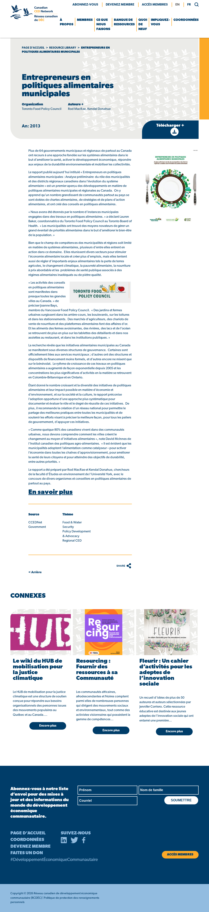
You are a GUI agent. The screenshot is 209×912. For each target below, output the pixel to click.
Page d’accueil (33, 47)
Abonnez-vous (85, 4)
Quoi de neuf (142, 24)
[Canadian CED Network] (33, 20)
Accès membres (155, 4)
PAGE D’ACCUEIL (28, 833)
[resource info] (40, 632)
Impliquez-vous (160, 22)
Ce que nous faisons (103, 24)
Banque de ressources (124, 22)
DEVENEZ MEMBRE (30, 846)
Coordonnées (186, 20)
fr (189, 4)
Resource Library (62, 47)
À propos (66, 22)
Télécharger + (170, 126)
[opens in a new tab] (64, 841)
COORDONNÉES (27, 840)
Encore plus (47, 725)
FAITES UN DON (26, 853)
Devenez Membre (120, 4)
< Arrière (35, 572)
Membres (85, 20)
